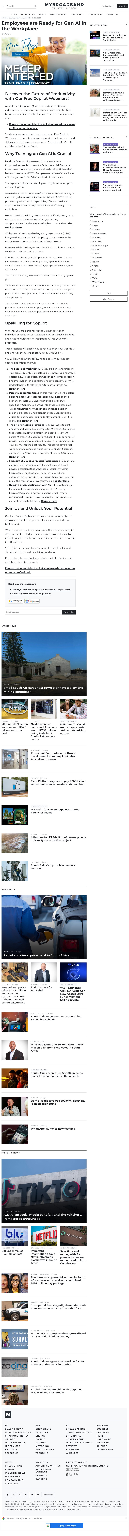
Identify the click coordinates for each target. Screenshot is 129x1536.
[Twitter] (13, 1494)
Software (36, 750)
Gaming (40, 1439)
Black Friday (37, 1330)
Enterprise (74, 1436)
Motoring (8, 952)
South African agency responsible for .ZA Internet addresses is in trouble (57, 1363)
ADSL (39, 1425)
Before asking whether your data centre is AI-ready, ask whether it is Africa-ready (115, 116)
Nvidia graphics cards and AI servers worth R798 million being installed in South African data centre (44, 732)
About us (42, 1462)
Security (6, 984)
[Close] (126, 1518)
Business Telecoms (40, 1274)
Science (101, 1446)
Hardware (36, 1386)
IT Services (12, 1446)
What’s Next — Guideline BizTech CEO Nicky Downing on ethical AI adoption (115, 169)
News (14, 14)
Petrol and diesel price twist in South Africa (37, 955)
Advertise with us (48, 1466)
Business (8, 684)
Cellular (6, 721)
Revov (95, 262)
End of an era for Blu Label (41, 989)
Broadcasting (38, 1013)
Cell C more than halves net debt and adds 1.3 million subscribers (113, 56)
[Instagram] (37, 1494)
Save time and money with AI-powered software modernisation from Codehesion (73, 1257)
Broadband (43, 1429)
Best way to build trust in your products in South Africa (115, 37)
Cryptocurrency (17, 1436)
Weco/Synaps (99, 282)
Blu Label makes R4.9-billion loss (12, 1252)
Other (95, 286)
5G (6, 1425)
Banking (102, 1425)
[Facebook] (7, 1494)
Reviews (71, 1446)
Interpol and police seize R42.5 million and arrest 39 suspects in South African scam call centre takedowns (14, 995)
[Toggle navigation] (2, 6)
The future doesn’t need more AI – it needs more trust (112, 187)
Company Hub (95, 14)
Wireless (72, 1453)
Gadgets (11, 1439)
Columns (102, 1432)
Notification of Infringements (87, 1466)
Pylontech (97, 258)
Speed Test (112, 14)
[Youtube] (31, 1494)
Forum (42, 14)
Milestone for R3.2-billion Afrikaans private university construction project (58, 839)
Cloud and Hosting (79, 1432)
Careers (41, 1479)
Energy (34, 1098)
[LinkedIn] (25, 1494)
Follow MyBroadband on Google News (31, 593)
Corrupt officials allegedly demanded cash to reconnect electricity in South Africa (58, 1307)
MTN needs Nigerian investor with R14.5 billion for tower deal (15, 729)
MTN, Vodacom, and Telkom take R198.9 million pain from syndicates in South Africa (57, 1047)
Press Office (28, 14)
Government (74, 1439)
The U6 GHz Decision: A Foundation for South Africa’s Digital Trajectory (115, 76)
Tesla (94, 274)
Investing (103, 1443)
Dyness (96, 229)
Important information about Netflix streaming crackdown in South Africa (44, 1257)
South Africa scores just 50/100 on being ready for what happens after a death (57, 1075)
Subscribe (122, 6)
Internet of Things (79, 1443)
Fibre (100, 1436)
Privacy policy (76, 1462)
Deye (95, 225)
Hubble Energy (100, 245)
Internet (35, 778)
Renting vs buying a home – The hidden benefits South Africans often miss (113, 96)
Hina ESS (96, 241)
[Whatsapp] (19, 1494)
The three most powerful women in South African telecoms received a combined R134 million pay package (58, 1280)
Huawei (96, 249)
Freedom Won (99, 233)
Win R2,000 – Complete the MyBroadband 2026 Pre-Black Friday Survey (58, 1335)
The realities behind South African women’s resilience (115, 149)
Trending (8, 1211)
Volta (94, 278)
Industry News (58, 14)
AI (32, 721)
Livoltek (96, 253)
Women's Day (110, 144)
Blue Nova (97, 221)
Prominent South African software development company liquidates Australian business (53, 756)
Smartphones (45, 1449)
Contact (41, 1475)
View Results (108, 299)
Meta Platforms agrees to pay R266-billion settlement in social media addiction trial (58, 783)
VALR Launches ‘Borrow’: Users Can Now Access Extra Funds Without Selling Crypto (72, 993)
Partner (7, 34)
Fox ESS (96, 237)
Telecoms (11, 1453)
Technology (104, 1449)
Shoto (95, 266)
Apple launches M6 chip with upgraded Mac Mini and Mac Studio (57, 1391)
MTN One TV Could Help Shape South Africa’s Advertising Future (72, 729)
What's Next (77, 14)
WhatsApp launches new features (53, 1128)
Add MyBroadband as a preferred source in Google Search (41, 589)
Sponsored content (43, 1470)
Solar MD (96, 270)
